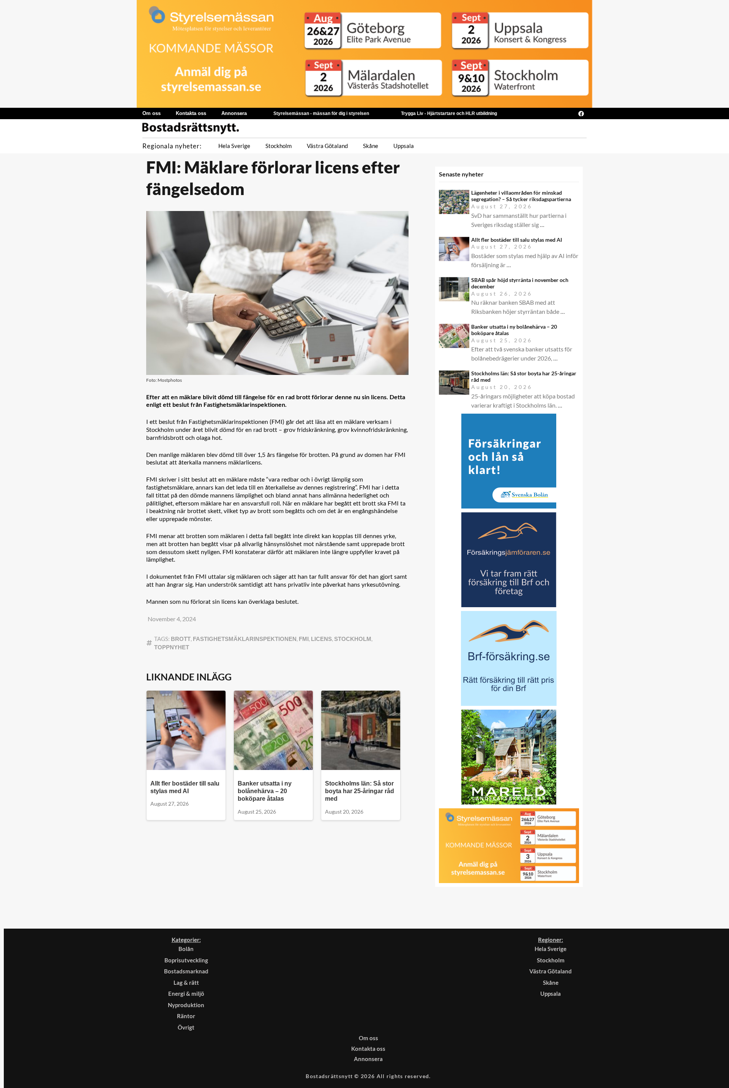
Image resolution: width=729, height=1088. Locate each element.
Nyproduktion (186, 1004)
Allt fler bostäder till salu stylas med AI (516, 239)
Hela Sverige (234, 145)
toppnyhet (171, 647)
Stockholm (278, 145)
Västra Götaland (327, 145)
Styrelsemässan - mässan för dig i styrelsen (321, 113)
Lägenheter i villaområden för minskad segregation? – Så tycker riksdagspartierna (521, 195)
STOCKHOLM (352, 639)
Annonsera (234, 113)
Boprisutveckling (186, 960)
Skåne (370, 145)
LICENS (321, 639)
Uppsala (403, 145)
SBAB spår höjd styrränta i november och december (519, 283)
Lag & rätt (186, 982)
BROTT (181, 639)
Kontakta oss (191, 113)
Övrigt (186, 1027)
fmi (304, 639)
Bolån (186, 948)
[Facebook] (581, 113)
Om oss (151, 113)
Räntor (186, 1015)
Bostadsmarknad (186, 971)
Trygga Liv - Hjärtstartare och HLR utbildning (449, 113)
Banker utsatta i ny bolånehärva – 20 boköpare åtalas (265, 791)
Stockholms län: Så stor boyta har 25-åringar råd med (359, 791)
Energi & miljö (186, 993)
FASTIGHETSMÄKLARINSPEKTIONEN (245, 639)
